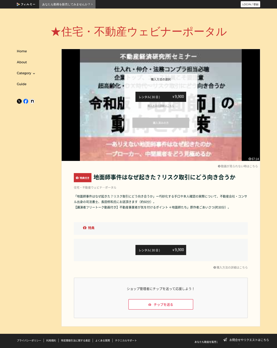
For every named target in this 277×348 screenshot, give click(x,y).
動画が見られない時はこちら (239, 166)
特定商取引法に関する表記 (75, 340)
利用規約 (51, 340)
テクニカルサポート (126, 340)
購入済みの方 (161, 123)
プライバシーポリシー (29, 340)
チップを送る (163, 304)
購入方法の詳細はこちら (160, 106)
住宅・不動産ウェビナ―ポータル (95, 187)
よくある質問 (102, 340)
